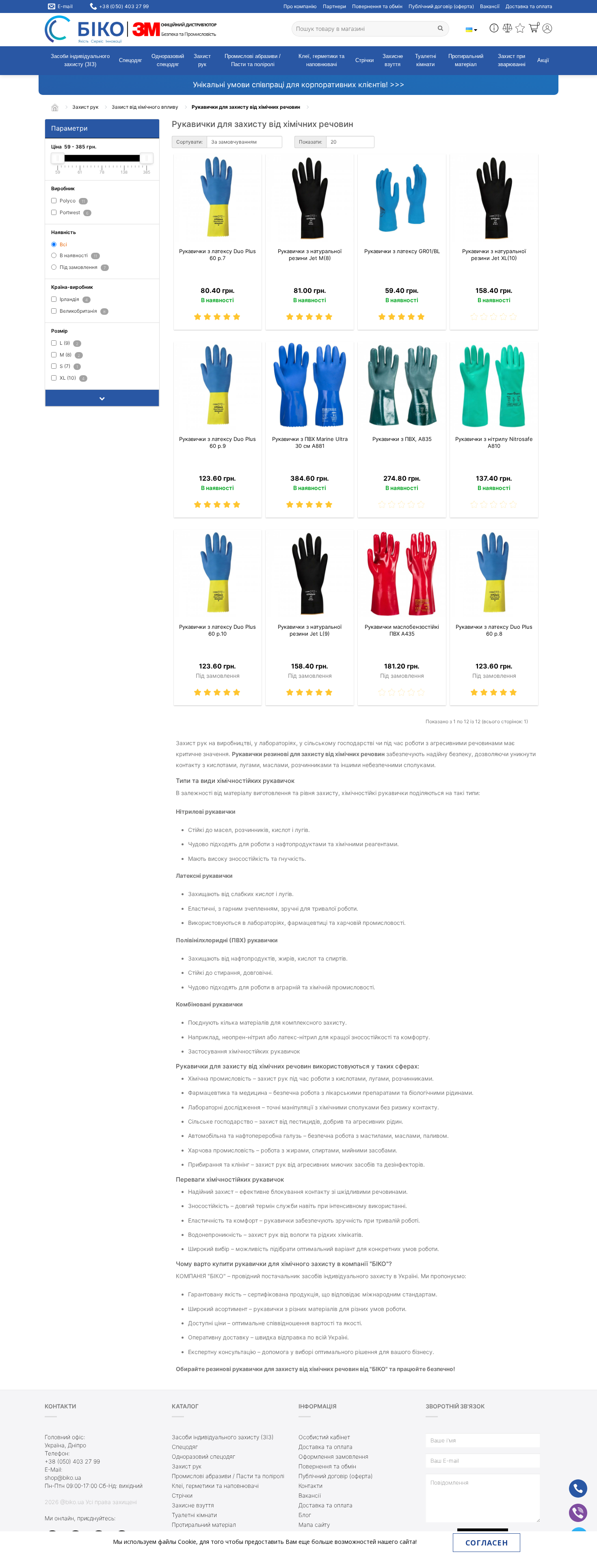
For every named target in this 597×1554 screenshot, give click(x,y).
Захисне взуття (393, 60)
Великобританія (82, 311)
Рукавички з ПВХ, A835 (402, 439)
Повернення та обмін (377, 6)
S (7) (68, 366)
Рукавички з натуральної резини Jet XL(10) (494, 254)
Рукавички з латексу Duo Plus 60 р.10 (217, 630)
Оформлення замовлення (333, 1456)
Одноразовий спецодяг (167, 60)
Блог (304, 1514)
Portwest (73, 212)
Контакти (310, 1485)
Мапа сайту (314, 1524)
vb (572, 1508)
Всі (62, 244)
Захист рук (202, 60)
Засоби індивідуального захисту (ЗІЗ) (80, 60)
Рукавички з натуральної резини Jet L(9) (310, 630)
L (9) (68, 343)
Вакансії (490, 6)
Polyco (71, 201)
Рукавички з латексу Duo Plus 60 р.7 (217, 254)
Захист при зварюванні (512, 60)
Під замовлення (82, 267)
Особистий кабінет (324, 1437)
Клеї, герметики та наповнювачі (321, 60)
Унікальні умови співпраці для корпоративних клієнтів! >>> (298, 84)
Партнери (334, 6)
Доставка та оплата (529, 6)
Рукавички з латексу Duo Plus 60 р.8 (494, 630)
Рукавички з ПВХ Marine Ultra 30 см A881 (310, 442)
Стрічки (364, 60)
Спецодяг (130, 60)
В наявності (77, 256)
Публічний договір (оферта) (441, 6)
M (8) (69, 355)
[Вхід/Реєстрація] (547, 29)
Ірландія (73, 299)
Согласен (486, 1543)
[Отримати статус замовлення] (494, 29)
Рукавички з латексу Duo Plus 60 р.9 (217, 442)
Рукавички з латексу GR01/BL (402, 251)
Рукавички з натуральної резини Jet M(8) (310, 254)
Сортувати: (189, 142)
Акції (543, 60)
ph (572, 1483)
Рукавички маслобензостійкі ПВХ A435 (402, 630)
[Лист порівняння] (507, 29)
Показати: (310, 142)
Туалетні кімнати (425, 60)
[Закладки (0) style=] (520, 29)
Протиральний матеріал (465, 60)
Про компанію (300, 6)
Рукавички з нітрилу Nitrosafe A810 (494, 442)
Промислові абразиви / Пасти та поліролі (253, 60)
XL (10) (71, 378)
